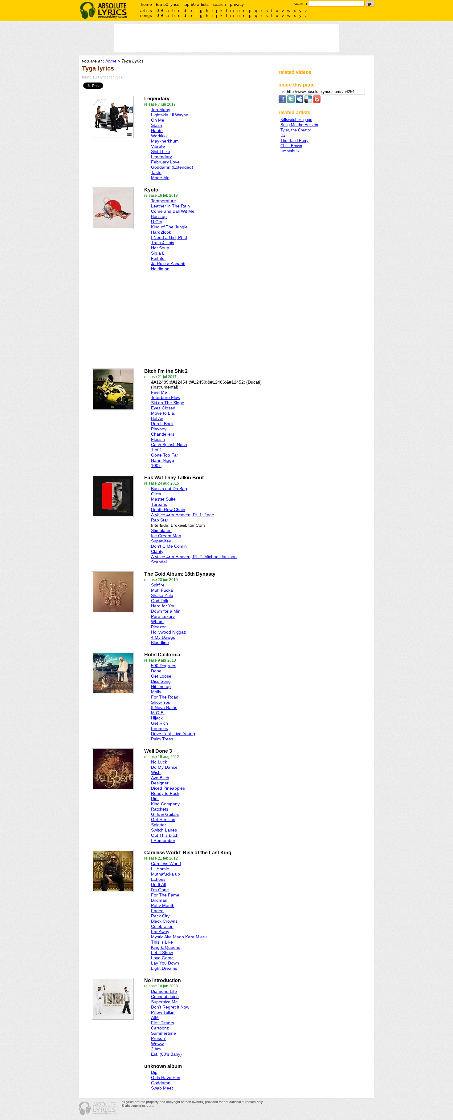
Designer (160, 782)
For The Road (164, 697)
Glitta (156, 493)
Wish (156, 772)
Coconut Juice (165, 996)
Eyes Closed (163, 407)
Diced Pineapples (168, 788)
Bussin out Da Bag (169, 488)
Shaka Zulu (162, 595)
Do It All (158, 884)
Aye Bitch (160, 777)
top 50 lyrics (167, 4)
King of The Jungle (169, 226)
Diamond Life (164, 991)
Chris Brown (291, 145)
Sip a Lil (158, 253)
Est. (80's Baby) (166, 1054)
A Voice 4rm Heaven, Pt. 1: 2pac (182, 514)
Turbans (159, 504)
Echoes (158, 879)
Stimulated (161, 530)
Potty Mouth (162, 905)
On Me (157, 120)
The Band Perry (294, 140)
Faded (157, 910)
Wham (157, 621)
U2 (282, 135)
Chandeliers (162, 434)
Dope (156, 670)
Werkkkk (159, 135)
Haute (157, 130)
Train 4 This (162, 242)
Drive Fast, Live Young (173, 733)
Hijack (157, 717)
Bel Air (157, 418)
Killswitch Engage (296, 119)
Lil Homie (160, 868)
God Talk (159, 600)
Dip (154, 1072)
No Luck (159, 761)
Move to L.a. (163, 413)
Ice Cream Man (166, 535)
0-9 (160, 10)
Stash (156, 125)
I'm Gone (160, 889)
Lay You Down (165, 963)
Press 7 (158, 1038)
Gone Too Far (164, 455)
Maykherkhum (165, 141)
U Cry (156, 221)
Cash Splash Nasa (169, 444)
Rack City (160, 915)
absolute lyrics (103, 10)
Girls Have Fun (165, 1077)
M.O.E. (158, 712)
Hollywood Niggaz (168, 632)
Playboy (158, 428)
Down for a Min (166, 611)
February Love (165, 161)
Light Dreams (164, 968)
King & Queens (165, 947)
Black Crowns (164, 921)
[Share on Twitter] (291, 101)
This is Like (162, 942)
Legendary (161, 156)
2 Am (156, 1048)
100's (156, 465)
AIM (155, 1017)
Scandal (159, 561)
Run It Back (162, 423)
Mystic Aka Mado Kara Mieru (179, 936)
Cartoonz (160, 1027)
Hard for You (163, 605)
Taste (156, 172)
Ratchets (159, 809)
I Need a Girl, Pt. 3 (169, 237)
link (282, 91)
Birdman (159, 900)
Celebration (162, 926)
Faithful (158, 258)
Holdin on (160, 268)
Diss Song (161, 681)
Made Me (160, 177)
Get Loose (161, 676)
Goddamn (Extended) (172, 167)
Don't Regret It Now (170, 1007)
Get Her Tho (163, 819)
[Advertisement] (150, 318)
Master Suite (163, 499)
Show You (160, 702)
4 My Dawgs (163, 637)
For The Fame (165, 894)
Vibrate (158, 146)
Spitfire (158, 584)
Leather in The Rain (170, 205)
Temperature (163, 200)
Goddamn (160, 1082)
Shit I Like (160, 151)
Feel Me (159, 392)
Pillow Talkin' (163, 1012)
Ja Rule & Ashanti (168, 263)
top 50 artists (196, 4)
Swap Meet (162, 1088)
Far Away (160, 931)
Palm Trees (162, 738)
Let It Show (162, 952)
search (219, 4)
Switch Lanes (164, 830)
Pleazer (158, 626)
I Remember (163, 840)
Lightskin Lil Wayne (169, 114)
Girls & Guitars (165, 814)
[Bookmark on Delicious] (308, 101)
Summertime (163, 1033)
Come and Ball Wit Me (172, 211)
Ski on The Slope (167, 402)
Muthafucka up (165, 874)
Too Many (160, 109)
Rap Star (159, 520)
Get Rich (159, 723)
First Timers (162, 1022)
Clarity (157, 551)
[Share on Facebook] (282, 101)
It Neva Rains (164, 707)
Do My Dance (164, 767)
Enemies (159, 728)
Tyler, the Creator (295, 130)
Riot (155, 798)
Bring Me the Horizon (299, 125)
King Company (165, 803)
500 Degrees (163, 665)
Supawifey (161, 540)
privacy (237, 4)
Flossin (158, 439)
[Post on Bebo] (316, 101)
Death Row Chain (168, 509)
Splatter (158, 824)
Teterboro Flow (165, 397)
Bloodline (160, 642)
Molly (156, 691)
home (146, 4)
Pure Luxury (163, 616)
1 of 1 (156, 449)
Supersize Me (164, 1001)
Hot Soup (160, 247)
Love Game (162, 957)
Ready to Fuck (165, 793)
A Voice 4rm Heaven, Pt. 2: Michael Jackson (194, 556)
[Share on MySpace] (299, 101)
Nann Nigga (162, 460)
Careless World (166, 863)
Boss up (159, 216)
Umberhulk (290, 151)
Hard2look (161, 232)
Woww (157, 1043)
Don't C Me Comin (169, 546)
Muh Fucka (162, 590)
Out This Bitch (164, 835)
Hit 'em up (161, 686)
